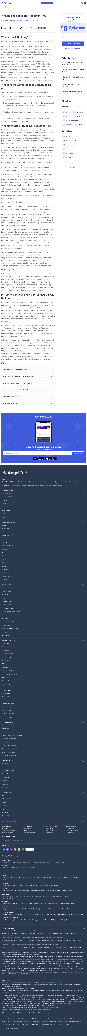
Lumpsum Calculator (7, 598)
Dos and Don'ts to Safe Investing (37, 1018)
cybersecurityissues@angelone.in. (50, 1007)
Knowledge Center (6, 693)
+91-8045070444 (30, 1007)
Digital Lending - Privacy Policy (31, 1021)
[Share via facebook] (26, 28)
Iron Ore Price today (59, 909)
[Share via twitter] (21, 28)
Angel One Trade (17, 862)
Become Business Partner (8, 725)
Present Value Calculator (8, 621)
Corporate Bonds (6, 566)
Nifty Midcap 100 (47, 877)
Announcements (6, 767)
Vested (24, 867)
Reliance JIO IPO (6, 798)
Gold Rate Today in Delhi (26, 896)
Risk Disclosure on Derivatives (46, 1024)
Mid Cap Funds (55, 920)
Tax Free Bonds (6, 569)
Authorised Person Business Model (11, 745)
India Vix (75, 877)
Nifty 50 (5, 877)
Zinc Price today (35, 909)
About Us (4, 500)
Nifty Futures (7, 885)
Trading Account (6, 650)
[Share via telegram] (10, 28)
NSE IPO (4, 795)
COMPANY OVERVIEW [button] (8, 490)
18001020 (7, 840)
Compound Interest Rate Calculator (11, 611)
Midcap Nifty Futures (31, 885)
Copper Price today (8, 909)
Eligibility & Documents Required (10, 742)
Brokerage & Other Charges (9, 496)
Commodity (5, 559)
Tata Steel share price (50, 824)
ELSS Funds (6, 920)
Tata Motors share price (8, 830)
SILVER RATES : (6, 901)
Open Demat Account (47, 3)
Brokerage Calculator (7, 587)
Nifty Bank (13, 877)
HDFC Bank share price (29, 824)
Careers (4, 517)
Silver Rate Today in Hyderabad (11, 903)
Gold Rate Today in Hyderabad (60, 896)
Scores (50, 1018)
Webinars (4, 513)
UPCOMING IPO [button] (6, 792)
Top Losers (5, 784)
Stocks (4, 525)
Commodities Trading (7, 670)
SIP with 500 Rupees (7, 535)
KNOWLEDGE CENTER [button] (8, 640)
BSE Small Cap (67, 877)
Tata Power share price (29, 832)
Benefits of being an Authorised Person (12, 735)
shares (31, 57)
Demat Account (6, 647)
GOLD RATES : (6, 894)
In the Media (5, 507)
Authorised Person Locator (9, 755)
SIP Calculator (6, 594)
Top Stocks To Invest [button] (9, 822)
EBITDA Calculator (7, 625)
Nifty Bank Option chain (22, 890)
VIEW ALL (72, 167)
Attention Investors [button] (9, 928)
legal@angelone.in (46, 1009)
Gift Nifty (5, 879)
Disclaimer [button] (6, 981)
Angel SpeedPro (27, 862)
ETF (3, 552)
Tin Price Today (71, 909)
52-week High (5, 774)
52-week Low (5, 777)
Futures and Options (7, 545)
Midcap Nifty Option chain (38, 890)
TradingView (31, 867)
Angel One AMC (7, 857)
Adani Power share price (51, 826)
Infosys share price (71, 826)
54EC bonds (5, 573)
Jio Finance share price (72, 830)
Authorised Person (7, 681)
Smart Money (5, 696)
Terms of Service (43, 1013)
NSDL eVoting (25, 1024)
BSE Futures (54, 885)
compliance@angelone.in (27, 1003)
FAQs (3, 1021)
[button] (28, 370)
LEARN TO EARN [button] (6, 690)
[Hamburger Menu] (85, 3)
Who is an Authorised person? (9, 731)
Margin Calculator (6, 591)
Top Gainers (5, 780)
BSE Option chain (67, 890)
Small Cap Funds (25, 920)
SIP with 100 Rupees (7, 532)
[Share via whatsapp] (15, 28)
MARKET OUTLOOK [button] (7, 761)
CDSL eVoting (15, 1024)
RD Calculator (5, 618)
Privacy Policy (32, 1013)
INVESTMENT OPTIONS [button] (8, 522)
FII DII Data (5, 787)
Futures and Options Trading (9, 674)
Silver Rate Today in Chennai (49, 903)
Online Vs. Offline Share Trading (72, 92)
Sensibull (5, 867)
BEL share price (49, 832)
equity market (20, 225)
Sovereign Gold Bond (7, 576)
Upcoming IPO (5, 542)
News (3, 700)
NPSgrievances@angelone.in (9, 1005)
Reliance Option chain (53, 890)
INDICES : (5, 875)
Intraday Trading (6, 657)
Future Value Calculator (8, 608)
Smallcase (12, 867)
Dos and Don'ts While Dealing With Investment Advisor (69, 1018)
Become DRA (5, 728)
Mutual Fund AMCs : (8, 912)
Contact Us (5, 503)
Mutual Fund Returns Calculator (10, 628)
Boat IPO (4, 805)
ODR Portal (34, 1024)
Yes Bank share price (7, 832)
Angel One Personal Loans (49, 1021)
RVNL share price (27, 828)
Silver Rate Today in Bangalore (30, 903)
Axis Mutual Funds (34, 914)
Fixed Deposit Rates (59, 862)
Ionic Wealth (16, 857)
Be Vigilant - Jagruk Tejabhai (9, 717)
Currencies (5, 556)
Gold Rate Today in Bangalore (11, 898)
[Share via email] (32, 28)
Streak (18, 867)
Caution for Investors (63, 1024)
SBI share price (27, 830)
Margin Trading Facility (39, 862)
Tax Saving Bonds (6, 579)
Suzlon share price (6, 826)
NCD (3, 562)
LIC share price (70, 832)
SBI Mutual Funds (22, 914)
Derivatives (5, 667)
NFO (3, 538)
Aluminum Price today (22, 909)
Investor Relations (6, 510)
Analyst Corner (6, 684)
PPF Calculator (6, 632)
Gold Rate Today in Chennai (42, 896)
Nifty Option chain (8, 890)
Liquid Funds (15, 920)
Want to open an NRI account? (73, 48)
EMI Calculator (6, 635)
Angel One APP (7, 862)
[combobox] (35, 20)
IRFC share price (6, 824)
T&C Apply (9, 1021)
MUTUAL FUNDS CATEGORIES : (11, 918)
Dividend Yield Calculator (8, 604)
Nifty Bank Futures (17, 885)
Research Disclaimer (8, 1018)
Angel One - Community (8, 713)
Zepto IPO (4, 809)
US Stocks (5, 549)
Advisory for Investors (75, 1021)
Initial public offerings (9, 41)
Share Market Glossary (8, 770)
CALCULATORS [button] (6, 585)
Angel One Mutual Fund (9, 914)
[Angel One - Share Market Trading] (7, 3)
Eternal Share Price (50, 830)
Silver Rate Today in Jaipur (66, 903)
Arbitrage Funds (36, 920)
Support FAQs (18, 840)
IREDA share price (6, 828)
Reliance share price (71, 824)
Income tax (5, 677)
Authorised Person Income (9, 738)
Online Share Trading (7, 653)
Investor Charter (62, 1021)
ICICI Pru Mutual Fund (60, 914)
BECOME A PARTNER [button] (8, 722)
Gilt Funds (46, 920)
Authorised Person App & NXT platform (12, 748)
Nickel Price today (47, 909)
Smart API (49, 862)
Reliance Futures (44, 885)
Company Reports (6, 710)
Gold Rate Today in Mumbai (10, 896)
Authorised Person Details (9, 752)
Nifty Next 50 (37, 877)
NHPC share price (27, 826)
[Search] (82, 3)
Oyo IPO (4, 802)
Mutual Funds (5, 528)
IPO (26, 46)
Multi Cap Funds (65, 920)
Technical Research (7, 706)
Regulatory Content (21, 1018)
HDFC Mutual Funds (46, 914)
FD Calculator (5, 615)
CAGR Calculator (6, 601)
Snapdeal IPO (5, 816)
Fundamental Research (8, 703)
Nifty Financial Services (24, 877)
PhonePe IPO (5, 812)
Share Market (5, 660)
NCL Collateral (6, 1024)
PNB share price (49, 828)
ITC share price (70, 828)
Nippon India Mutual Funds (75, 914)
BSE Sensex (57, 877)
